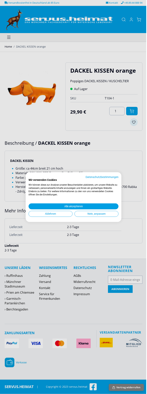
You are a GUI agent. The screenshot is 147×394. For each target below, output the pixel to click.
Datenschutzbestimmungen (102, 176)
